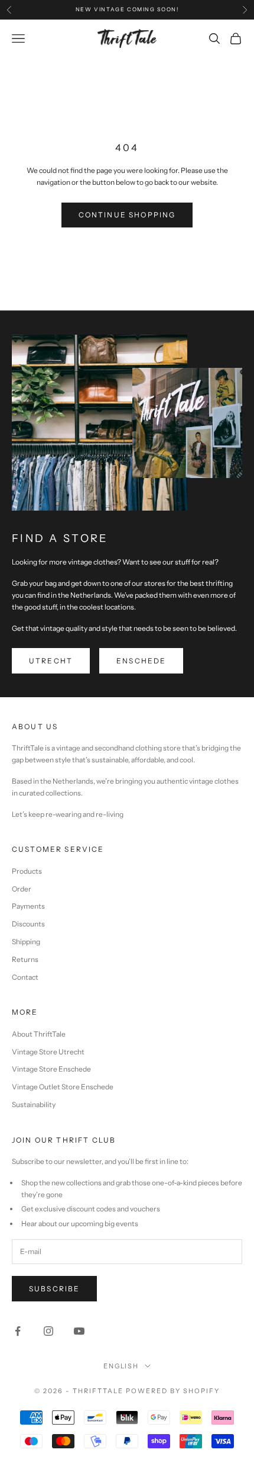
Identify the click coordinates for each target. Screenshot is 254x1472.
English (121, 1366)
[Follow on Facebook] (18, 1331)
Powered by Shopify (173, 1391)
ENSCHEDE (141, 660)
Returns (25, 959)
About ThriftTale (39, 1034)
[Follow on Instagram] (48, 1331)
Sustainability (34, 1104)
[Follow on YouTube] (79, 1331)
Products (27, 871)
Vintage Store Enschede (51, 1068)
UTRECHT (51, 660)
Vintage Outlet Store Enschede (62, 1086)
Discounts (28, 923)
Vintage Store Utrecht (48, 1051)
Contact (25, 977)
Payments (28, 906)
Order (21, 888)
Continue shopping (127, 214)
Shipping (26, 941)
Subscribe (54, 1288)
